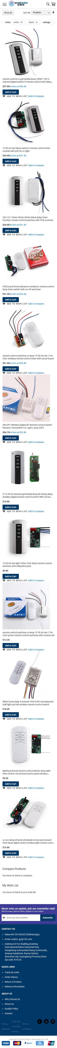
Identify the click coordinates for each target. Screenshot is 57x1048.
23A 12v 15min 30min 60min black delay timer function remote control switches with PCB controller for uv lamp (28, 220)
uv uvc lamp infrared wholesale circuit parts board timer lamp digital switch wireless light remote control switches (28, 843)
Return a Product (13, 982)
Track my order (12, 972)
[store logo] (18, 4)
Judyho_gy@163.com (18, 939)
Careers (8, 1013)
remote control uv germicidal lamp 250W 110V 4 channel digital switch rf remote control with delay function (27, 82)
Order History (11, 977)
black (31, 22)
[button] (15, 96)
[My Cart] (53, 4)
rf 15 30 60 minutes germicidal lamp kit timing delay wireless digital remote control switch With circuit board (28, 497)
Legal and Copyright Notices (16, 1026)
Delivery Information (15, 986)
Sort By (26, 12)
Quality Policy (11, 1008)
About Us (9, 1004)
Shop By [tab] (8, 12)
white (16, 22)
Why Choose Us (12, 999)
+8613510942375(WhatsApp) (22, 934)
